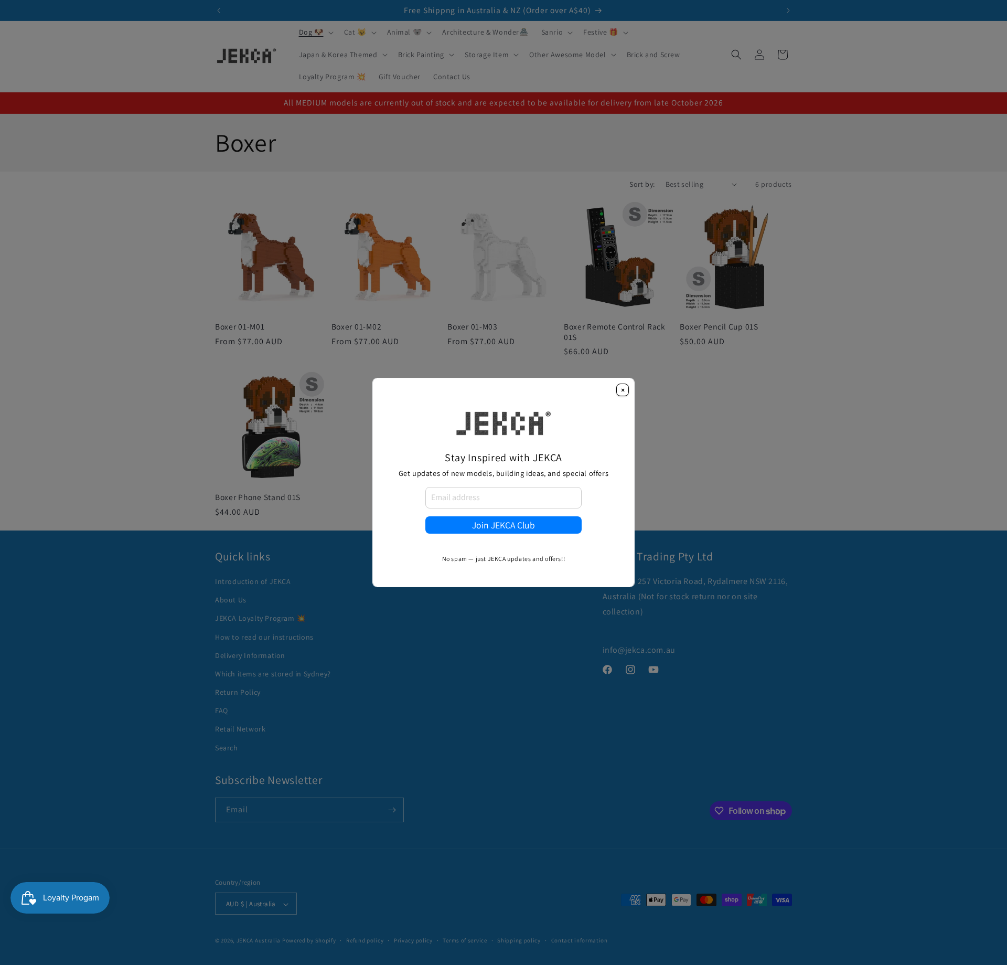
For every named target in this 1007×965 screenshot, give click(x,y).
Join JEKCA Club (503, 525)
